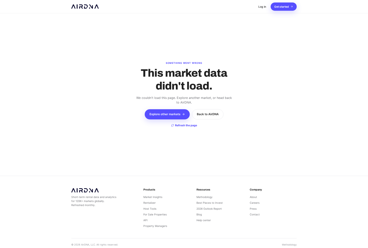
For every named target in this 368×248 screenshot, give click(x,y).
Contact (255, 214)
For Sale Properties (155, 214)
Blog (199, 214)
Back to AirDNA (208, 114)
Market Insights (152, 197)
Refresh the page (186, 125)
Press (253, 208)
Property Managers (155, 225)
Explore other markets (165, 114)
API (145, 220)
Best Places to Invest (209, 202)
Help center (203, 220)
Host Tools (149, 208)
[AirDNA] (85, 6)
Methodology (204, 197)
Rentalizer (149, 202)
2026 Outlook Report (209, 208)
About (253, 197)
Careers (255, 202)
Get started (281, 6)
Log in (262, 6)
